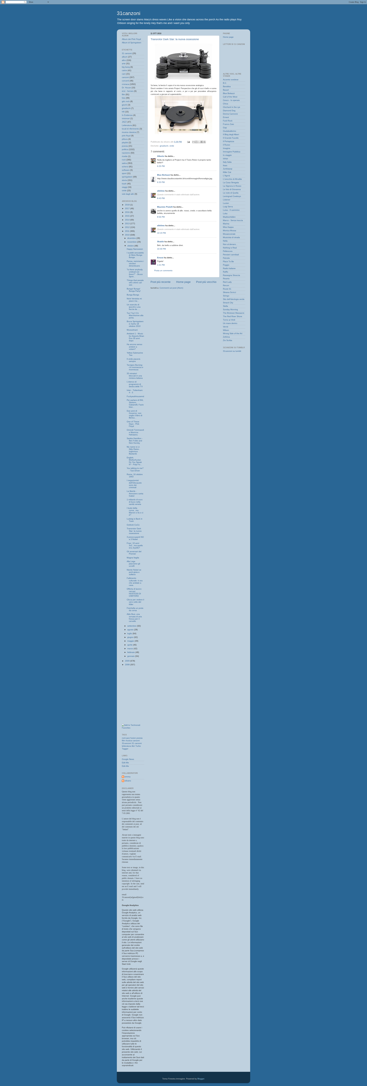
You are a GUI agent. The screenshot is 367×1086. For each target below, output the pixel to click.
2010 (127, 235)
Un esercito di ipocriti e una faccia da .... (133, 307)
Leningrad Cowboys (232, 196)
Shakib (160, 242)
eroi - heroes (127, 91)
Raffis (225, 272)
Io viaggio (227, 155)
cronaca (125, 84)
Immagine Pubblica (231, 152)
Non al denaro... (230, 244)
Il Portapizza (228, 141)
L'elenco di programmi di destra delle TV (135, 384)
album (124, 57)
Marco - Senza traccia (233, 220)
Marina (226, 224)
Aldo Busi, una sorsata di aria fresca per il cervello (134, 617)
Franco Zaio (228, 124)
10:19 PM (161, 233)
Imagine (226, 148)
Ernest (160, 258)
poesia (125, 146)
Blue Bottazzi (163, 175)
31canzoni (128, 13)
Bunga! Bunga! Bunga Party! (134, 290)
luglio (130, 633)
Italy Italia (227, 162)
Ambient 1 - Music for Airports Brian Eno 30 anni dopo (135, 337)
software (126, 170)
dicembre (131, 238)
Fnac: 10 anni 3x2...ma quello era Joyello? (135, 545)
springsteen (127, 177)
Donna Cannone (230, 114)
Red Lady (227, 282)
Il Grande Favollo (231, 138)
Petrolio (226, 258)
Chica (225, 104)
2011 (127, 231)
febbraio (131, 652)
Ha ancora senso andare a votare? (134, 346)
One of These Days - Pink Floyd (133, 424)
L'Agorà (226, 176)
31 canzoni (127, 53)
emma (127, 777)
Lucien (226, 203)
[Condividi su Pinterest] (204, 141)
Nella (225, 241)
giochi (124, 105)
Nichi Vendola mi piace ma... (134, 300)
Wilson (226, 330)
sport (124, 173)
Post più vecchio (206, 281)
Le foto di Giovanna (232, 189)
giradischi (164, 146)
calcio (124, 70)
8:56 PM (161, 217)
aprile (130, 645)
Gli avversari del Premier (134, 552)
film (123, 94)
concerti (125, 81)
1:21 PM (161, 265)
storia (124, 180)
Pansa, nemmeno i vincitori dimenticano (135, 263)
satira (124, 163)
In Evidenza (127, 115)
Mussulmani (132, 330)
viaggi (124, 187)
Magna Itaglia (133, 558)
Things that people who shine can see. (135, 282)
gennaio (131, 656)
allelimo (161, 191)
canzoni (125, 77)
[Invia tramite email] (193, 141)
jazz (128, 738)
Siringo (226, 296)
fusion (133, 738)
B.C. (225, 83)
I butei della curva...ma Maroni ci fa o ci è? (135, 511)
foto (123, 98)
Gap (225, 128)
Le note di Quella (230, 193)
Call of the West (230, 97)
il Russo (226, 145)
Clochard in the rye (231, 107)
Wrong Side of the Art (232, 333)
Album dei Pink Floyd (131, 39)
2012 (127, 227)
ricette (124, 156)
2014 (127, 220)
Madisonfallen (229, 217)
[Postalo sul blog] (196, 141)
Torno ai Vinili (229, 320)
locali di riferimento (130, 129)
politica (125, 149)
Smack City (228, 303)
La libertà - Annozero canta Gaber (135, 493)
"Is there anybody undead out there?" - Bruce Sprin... (135, 273)
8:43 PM (161, 198)
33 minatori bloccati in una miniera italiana (135, 375)
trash (124, 184)
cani (124, 74)
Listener (226, 200)
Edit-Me (125, 763)
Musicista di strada (231, 237)
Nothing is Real (230, 248)
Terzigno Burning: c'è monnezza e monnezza (135, 367)
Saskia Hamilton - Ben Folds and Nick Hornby (135, 440)
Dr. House (126, 88)
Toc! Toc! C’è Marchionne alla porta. (135, 315)
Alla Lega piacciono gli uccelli (133, 563)
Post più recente (161, 281)
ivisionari (126, 118)
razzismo (126, 153)
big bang (126, 67)
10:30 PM (161, 249)
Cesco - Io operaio (231, 100)
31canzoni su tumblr (232, 351)
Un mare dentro (230, 323)
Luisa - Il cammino (231, 210)
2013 (127, 223)
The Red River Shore (232, 316)
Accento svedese (230, 80)
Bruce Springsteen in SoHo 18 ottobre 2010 (135, 323)
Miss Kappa (228, 227)
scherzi (125, 167)
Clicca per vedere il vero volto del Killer (135, 602)
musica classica (129, 132)
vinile (171, 146)
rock (124, 160)
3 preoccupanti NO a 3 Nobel (135, 538)
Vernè (225, 327)
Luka (225, 213)
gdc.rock (126, 101)
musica (129, 741)
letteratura (126, 746)
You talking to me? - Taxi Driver (135, 469)
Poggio (226, 265)
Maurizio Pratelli (165, 207)
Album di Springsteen (131, 43)
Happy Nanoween (135, 249)
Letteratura (127, 125)
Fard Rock (227, 121)
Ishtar (225, 159)
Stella (225, 306)
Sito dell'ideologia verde (233, 299)
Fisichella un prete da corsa (135, 609)
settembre (132, 626)
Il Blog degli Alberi (231, 134)
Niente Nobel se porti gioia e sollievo (134, 572)
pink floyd (126, 136)
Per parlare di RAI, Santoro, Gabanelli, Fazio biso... (135, 403)
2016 (127, 212)
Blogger (200, 1079)
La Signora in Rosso (232, 186)
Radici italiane (229, 268)
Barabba (227, 86)
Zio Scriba (227, 340)
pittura (125, 139)
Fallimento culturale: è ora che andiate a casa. (134, 581)
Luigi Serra (228, 207)
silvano (128, 781)
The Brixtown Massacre (233, 313)
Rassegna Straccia (231, 275)
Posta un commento (163, 270)
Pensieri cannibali (231, 255)
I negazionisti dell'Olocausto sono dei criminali (134, 484)
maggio (131, 641)
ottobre (130, 246)
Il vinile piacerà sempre (133, 360)
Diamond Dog (229, 111)
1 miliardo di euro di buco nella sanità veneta (134, 502)
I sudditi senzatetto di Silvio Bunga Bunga (135, 255)
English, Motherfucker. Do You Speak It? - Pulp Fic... (134, 461)
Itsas (225, 165)
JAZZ (124, 122)
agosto (130, 630)
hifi (123, 112)
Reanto (226, 279)
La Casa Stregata (231, 182)
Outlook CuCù (133, 525)
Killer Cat (227, 172)
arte (123, 63)
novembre (132, 242)
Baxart (226, 90)
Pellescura (227, 251)
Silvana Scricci (229, 292)
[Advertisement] (135, 681)
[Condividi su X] (199, 141)
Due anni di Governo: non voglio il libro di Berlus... (134, 414)
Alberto (160, 156)
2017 (127, 208)
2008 (127, 665)
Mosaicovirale (229, 234)
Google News (128, 759)
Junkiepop (227, 169)
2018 (127, 205)
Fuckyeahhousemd (135, 396)
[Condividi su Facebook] (201, 141)
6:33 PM (161, 182)
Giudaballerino (229, 131)
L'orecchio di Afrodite (232, 179)
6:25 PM (161, 166)
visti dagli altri (128, 194)
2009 (127, 661)
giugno (130, 637)
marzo (130, 649)
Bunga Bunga (133, 295)
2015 (127, 216)
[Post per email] (188, 142)
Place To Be (228, 261)
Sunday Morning (230, 309)
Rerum (226, 285)
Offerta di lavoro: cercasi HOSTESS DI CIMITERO (134, 592)
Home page (183, 281)
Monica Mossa (229, 230)
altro (124, 60)
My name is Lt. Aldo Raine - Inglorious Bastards (133, 450)
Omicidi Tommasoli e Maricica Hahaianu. (135, 432)
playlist (125, 142)
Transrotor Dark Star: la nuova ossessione (175, 39)
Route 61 (227, 289)
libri (133, 746)
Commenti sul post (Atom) (171, 288)
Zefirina (226, 337)
